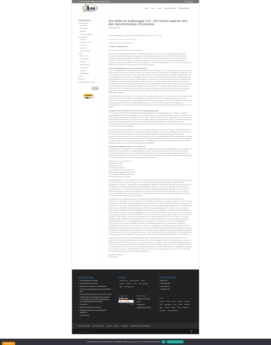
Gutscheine (163, 286)
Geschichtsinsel (170, 8)
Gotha (180, 304)
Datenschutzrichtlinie (144, 307)
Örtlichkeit (83, 25)
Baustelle (83, 31)
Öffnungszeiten (183, 8)
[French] (122, 298)
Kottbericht (83, 45)
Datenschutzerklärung (175, 342)
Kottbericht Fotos (85, 42)
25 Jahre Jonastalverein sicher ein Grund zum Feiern (96, 294)
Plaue (179, 307)
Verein (80, 54)
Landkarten (164, 289)
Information (83, 304)
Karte (161, 307)
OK (163, 342)
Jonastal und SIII (83, 23)
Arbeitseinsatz (123, 280)
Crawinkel (187, 301)
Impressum (141, 304)
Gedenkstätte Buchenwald (86, 82)
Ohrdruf (129, 284)
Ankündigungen (114, 28)
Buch (174, 301)
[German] (124, 298)
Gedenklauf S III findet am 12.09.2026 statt (93, 286)
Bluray (169, 301)
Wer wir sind (84, 56)
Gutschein (187, 304)
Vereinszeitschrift (173, 310)
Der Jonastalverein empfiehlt (89, 280)
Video (121, 287)
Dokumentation (83, 37)
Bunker (180, 301)
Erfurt (175, 304)
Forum (159, 8)
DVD (161, 304)
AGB (139, 302)
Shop (152, 8)
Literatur (121, 284)
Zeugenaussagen (85, 51)
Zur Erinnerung (84, 315)
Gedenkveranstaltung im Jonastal (90, 307)
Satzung (82, 70)
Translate (131, 303)
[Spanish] (127, 298)
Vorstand (81, 79)
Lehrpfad (83, 62)
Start (146, 8)
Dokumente (83, 48)
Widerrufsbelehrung (144, 299)
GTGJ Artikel (164, 283)
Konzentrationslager (86, 34)
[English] (120, 298)
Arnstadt (162, 301)
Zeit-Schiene (84, 28)
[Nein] (268, 342)
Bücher (162, 280)
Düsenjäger (167, 304)
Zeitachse (83, 39)
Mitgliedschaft (84, 73)
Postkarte (185, 307)
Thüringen (163, 310)
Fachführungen (85, 65)
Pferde (173, 307)
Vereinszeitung (143, 284)
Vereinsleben (84, 67)
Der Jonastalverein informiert (89, 283)
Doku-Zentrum (84, 59)
